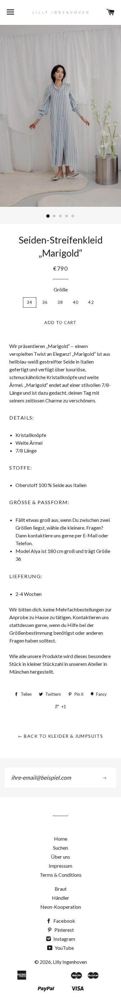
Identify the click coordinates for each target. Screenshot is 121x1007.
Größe (61, 289)
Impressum (60, 866)
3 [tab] (60, 216)
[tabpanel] (60, 116)
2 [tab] (54, 216)
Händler (60, 898)
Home (60, 839)
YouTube (64, 948)
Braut (61, 889)
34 (30, 302)
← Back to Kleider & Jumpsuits (60, 736)
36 (45, 302)
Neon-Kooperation (60, 907)
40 (76, 302)
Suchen (60, 848)
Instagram (63, 939)
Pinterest (63, 930)
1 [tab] (48, 216)
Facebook (63, 921)
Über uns (60, 857)
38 (60, 302)
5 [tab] (73, 216)
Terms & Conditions (61, 875)
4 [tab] (67, 216)
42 (91, 302)
